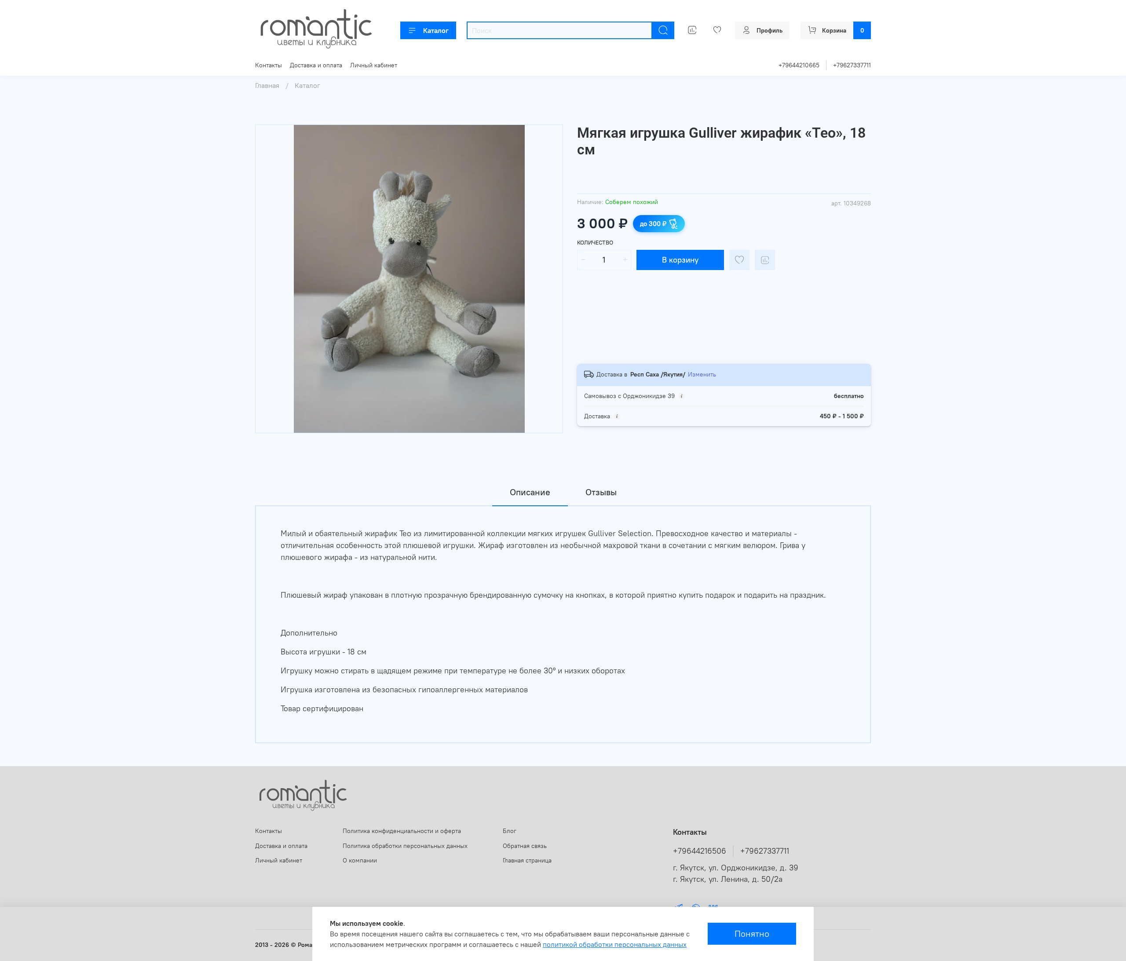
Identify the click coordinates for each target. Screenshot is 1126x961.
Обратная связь (525, 846)
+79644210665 (799, 65)
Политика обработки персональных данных (405, 846)
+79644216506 (699, 851)
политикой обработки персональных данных (615, 944)
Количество (595, 242)
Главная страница (527, 860)
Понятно (752, 933)
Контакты (268, 65)
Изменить (702, 374)
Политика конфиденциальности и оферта (402, 831)
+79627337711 (852, 65)
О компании (360, 860)
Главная (267, 85)
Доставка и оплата (316, 65)
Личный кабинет (373, 65)
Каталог (436, 30)
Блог (509, 831)
